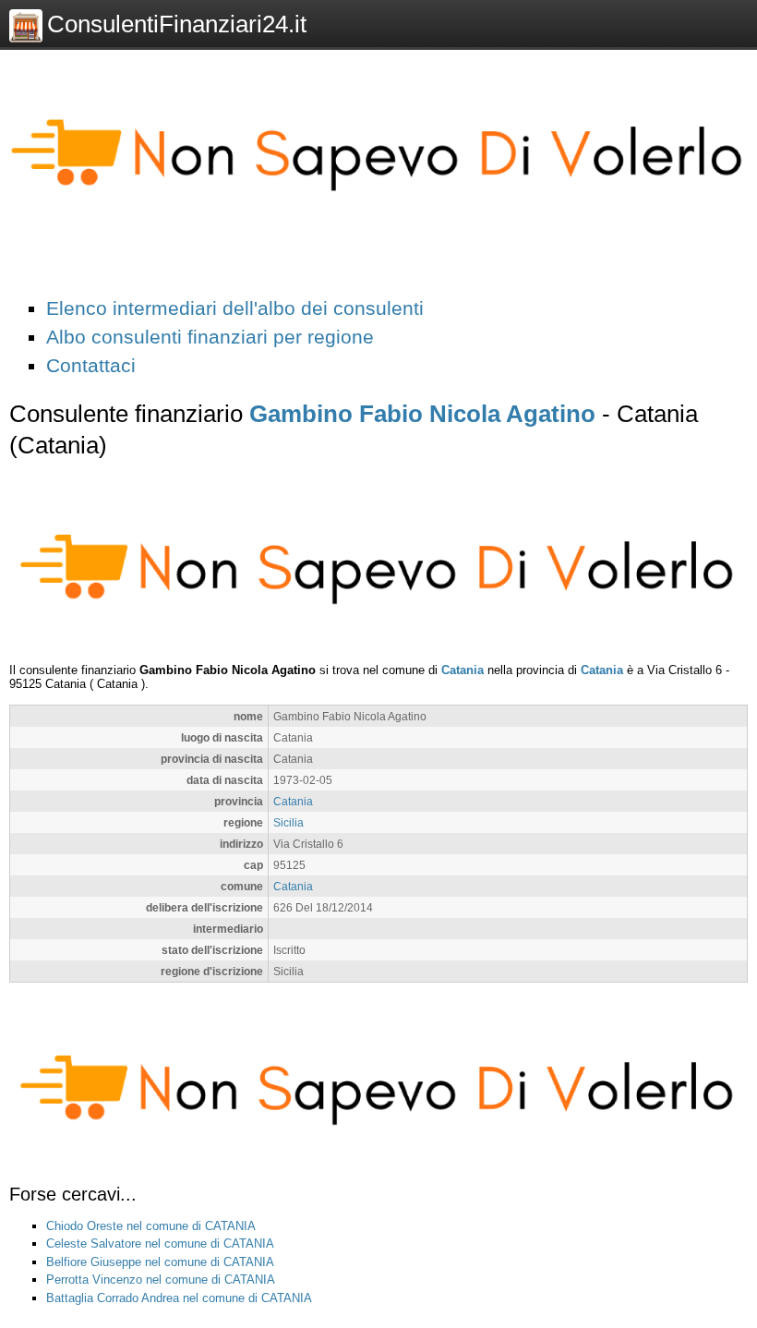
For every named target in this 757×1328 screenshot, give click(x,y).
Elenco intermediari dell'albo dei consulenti (235, 308)
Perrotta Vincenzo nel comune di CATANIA (160, 1279)
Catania (462, 670)
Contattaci (91, 365)
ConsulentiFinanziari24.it (176, 24)
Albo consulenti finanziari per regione (210, 336)
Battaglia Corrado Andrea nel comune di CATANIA (179, 1298)
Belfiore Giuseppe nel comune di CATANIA (160, 1262)
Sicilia (288, 822)
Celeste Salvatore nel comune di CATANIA (160, 1243)
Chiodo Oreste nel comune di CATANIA (151, 1226)
